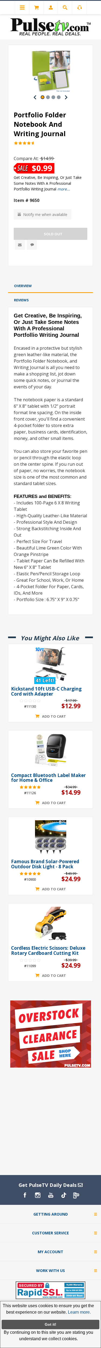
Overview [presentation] (23, 285)
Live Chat (32, 245)
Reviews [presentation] (21, 300)
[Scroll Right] (66, 97)
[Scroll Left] (35, 97)
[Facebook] (24, 1195)
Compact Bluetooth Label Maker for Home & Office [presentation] (48, 778)
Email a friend (20, 245)
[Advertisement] (50, 273)
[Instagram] (37, 1195)
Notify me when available (45, 214)
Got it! (50, 1324)
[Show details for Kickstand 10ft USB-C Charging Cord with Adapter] (50, 664)
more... (63, 188)
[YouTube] (50, 1195)
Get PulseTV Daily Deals (48, 1185)
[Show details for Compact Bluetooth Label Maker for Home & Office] (50, 750)
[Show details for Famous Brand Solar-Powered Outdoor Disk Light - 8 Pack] (50, 837)
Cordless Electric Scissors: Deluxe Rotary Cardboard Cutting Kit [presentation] (48, 951)
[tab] (50, 286)
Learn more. (79, 1312)
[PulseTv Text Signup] (76, 1195)
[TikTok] (63, 1195)
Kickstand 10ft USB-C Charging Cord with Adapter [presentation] (46, 691)
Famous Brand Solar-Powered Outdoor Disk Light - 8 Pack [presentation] (45, 864)
